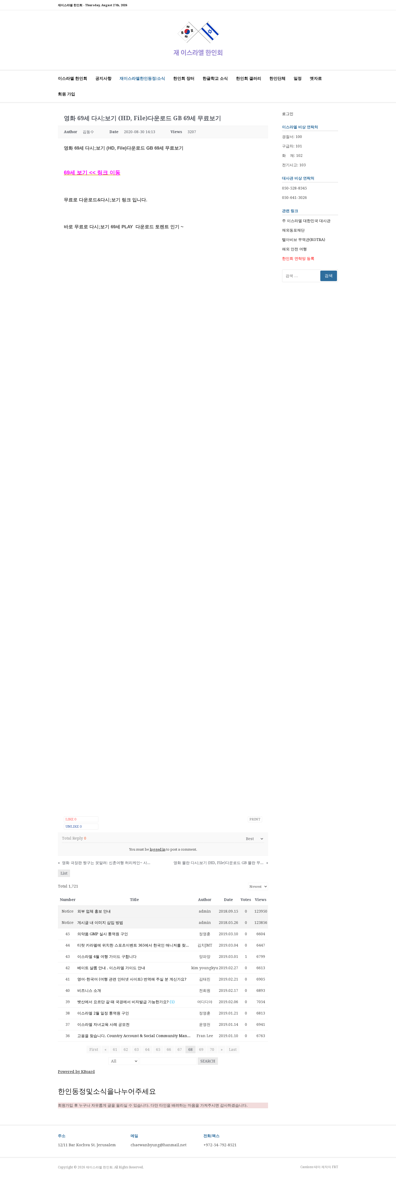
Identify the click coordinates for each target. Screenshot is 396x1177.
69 (201, 1049)
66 (169, 1049)
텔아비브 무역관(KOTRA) (303, 239)
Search (207, 1061)
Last (233, 1049)
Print (254, 819)
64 (147, 1049)
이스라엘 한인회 (72, 78)
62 (126, 1049)
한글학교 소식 (215, 78)
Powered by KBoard (76, 1071)
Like (70, 819)
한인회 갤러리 (248, 78)
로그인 (287, 114)
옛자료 (316, 78)
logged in (157, 849)
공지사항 (103, 78)
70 (212, 1049)
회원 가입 (66, 94)
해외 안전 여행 (294, 249)
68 (190, 1049)
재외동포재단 (293, 230)
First (93, 1049)
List (64, 873)
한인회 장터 (183, 78)
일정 (298, 78)
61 (115, 1049)
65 (158, 1049)
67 (180, 1049)
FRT (335, 1167)
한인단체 (277, 78)
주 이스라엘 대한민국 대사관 (306, 221)
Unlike (73, 826)
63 (136, 1049)
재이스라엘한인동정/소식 (142, 78)
